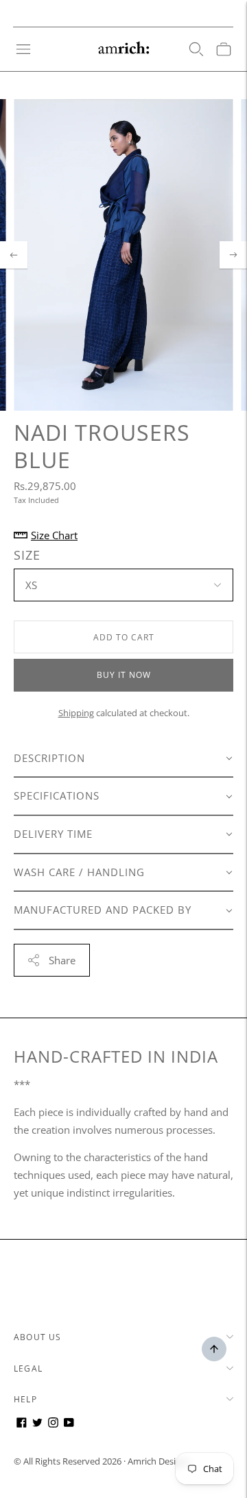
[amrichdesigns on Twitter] (37, 1423)
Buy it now (124, 675)
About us (38, 1337)
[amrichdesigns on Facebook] (21, 1423)
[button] (123, 759)
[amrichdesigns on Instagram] (53, 1423)
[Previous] (13, 255)
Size (27, 555)
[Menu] (23, 49)
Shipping (76, 713)
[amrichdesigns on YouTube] (69, 1423)
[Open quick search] (196, 49)
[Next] (233, 255)
